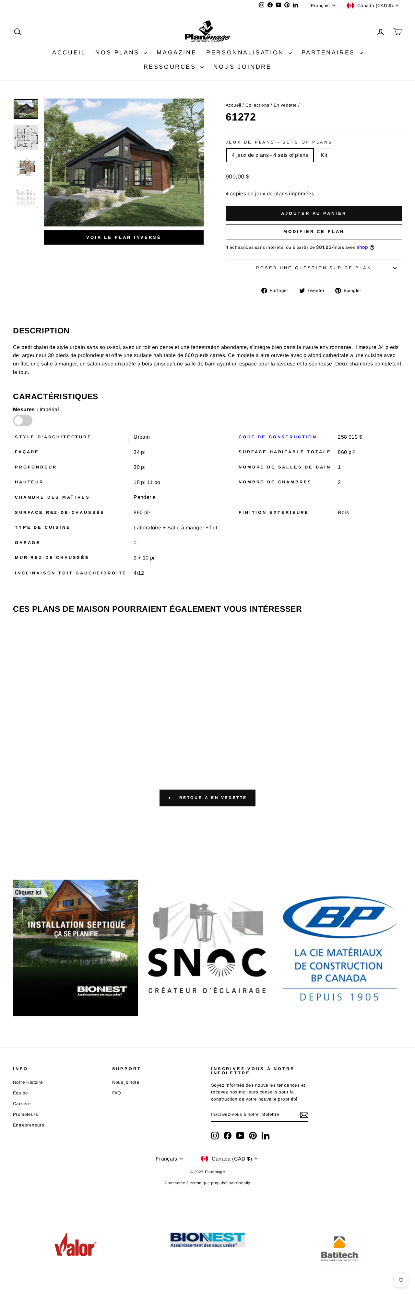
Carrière (22, 1103)
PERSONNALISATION (246, 52)
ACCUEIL (69, 52)
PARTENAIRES (330, 52)
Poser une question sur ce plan (313, 267)
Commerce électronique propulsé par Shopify (207, 1183)
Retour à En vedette (212, 797)
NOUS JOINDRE (242, 67)
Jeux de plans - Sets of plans (279, 142)
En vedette (285, 105)
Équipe (20, 1093)
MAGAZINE (176, 52)
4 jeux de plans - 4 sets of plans (270, 155)
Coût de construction (279, 436)
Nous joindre (126, 1082)
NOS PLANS (118, 52)
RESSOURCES (171, 67)
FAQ (116, 1093)
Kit (324, 155)
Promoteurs (25, 1114)
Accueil (233, 105)
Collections (257, 105)
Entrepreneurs (28, 1125)
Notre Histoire (28, 1082)
